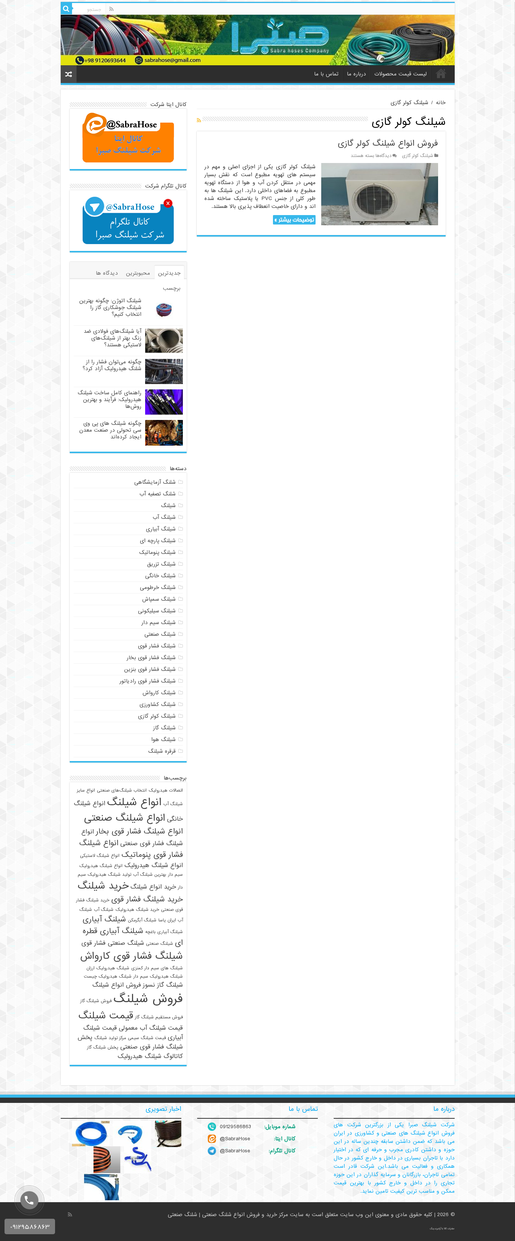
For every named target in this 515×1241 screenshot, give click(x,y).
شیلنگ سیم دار (158, 622)
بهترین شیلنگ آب (149, 874)
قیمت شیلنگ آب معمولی (151, 1028)
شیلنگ (168, 505)
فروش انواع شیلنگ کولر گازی (388, 143)
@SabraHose (235, 1139)
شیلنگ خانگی (160, 576)
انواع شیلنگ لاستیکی (100, 855)
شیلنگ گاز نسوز (163, 985)
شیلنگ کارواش (159, 693)
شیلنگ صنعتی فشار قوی (112, 943)
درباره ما (356, 74)
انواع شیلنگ (134, 802)
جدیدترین (169, 273)
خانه (441, 73)
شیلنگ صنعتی (160, 634)
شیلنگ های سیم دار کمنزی (157, 968)
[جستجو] (66, 8)
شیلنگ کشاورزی (157, 704)
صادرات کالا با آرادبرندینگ (442, 1228)
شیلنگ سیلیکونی (157, 611)
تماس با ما (326, 74)
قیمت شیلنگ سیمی (147, 1038)
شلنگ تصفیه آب (157, 494)
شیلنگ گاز (164, 728)
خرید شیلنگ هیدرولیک (137, 909)
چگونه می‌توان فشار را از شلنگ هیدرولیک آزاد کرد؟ (112, 365)
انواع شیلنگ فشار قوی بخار (139, 831)
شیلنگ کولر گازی (417, 155)
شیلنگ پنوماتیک (157, 552)
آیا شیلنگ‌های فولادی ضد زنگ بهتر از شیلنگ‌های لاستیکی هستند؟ (112, 338)
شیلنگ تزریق (161, 564)
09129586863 (235, 1127)
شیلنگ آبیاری (161, 529)
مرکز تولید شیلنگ (110, 1038)
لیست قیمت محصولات (400, 74)
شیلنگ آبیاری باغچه (164, 932)
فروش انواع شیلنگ (116, 985)
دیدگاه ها (107, 273)
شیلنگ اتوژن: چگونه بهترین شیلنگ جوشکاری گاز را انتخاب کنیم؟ (110, 307)
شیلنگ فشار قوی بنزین (150, 669)
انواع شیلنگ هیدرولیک (153, 865)
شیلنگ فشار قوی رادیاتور (148, 681)
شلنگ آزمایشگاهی (155, 482)
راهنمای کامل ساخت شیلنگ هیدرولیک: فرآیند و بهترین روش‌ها (109, 400)
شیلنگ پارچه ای (158, 541)
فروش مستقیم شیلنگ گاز (159, 1017)
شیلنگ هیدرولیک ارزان (107, 968)
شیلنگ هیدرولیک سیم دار (158, 976)
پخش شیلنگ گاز (102, 1047)
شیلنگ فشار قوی (157, 646)
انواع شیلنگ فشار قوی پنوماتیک (131, 849)
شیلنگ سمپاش (159, 599)
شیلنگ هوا (163, 739)
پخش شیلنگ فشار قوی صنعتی (130, 1042)
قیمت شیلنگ (105, 1015)
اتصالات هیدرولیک (166, 790)
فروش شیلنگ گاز (96, 1001)
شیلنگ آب (164, 517)
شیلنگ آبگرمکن (142, 920)
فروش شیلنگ (148, 999)
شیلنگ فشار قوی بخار (151, 658)
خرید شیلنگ (103, 885)
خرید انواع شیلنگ (153, 887)
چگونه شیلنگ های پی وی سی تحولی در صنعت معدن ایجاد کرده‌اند (110, 430)
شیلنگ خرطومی (158, 587)
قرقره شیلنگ (162, 751)
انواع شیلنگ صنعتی (124, 818)
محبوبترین (138, 273)
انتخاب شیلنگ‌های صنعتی (122, 790)
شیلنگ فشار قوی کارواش (131, 956)
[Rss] (111, 9)
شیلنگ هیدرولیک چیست (108, 976)
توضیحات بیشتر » (294, 220)
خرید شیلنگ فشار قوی (147, 899)
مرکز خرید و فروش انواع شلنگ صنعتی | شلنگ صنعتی (229, 1214)
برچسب (172, 288)
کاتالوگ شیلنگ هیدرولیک (150, 1056)
